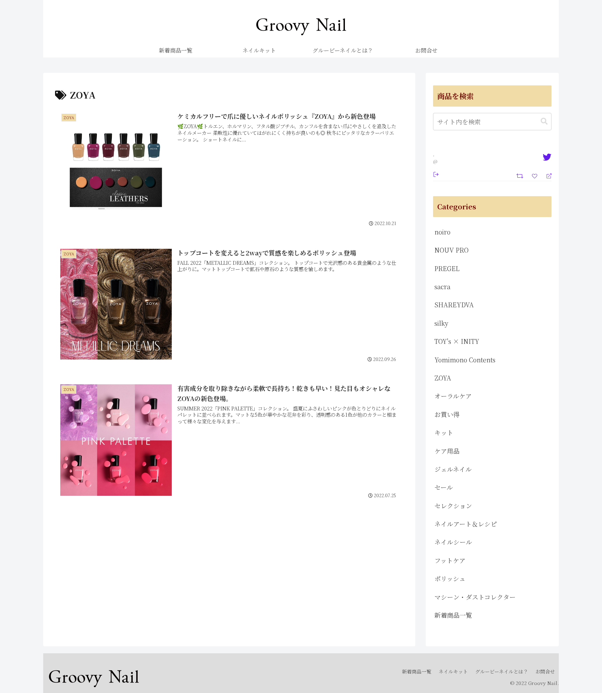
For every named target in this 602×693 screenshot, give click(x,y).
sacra (442, 286)
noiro (442, 231)
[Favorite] (535, 175)
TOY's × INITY (456, 341)
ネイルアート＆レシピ (465, 523)
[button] (544, 121)
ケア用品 (447, 450)
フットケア (449, 560)
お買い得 (447, 414)
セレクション (453, 505)
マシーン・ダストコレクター (475, 596)
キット (443, 432)
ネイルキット (453, 671)
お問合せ (545, 671)
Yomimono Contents (464, 359)
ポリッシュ (449, 578)
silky (441, 323)
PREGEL (447, 268)
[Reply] (546, 175)
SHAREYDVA (454, 304)
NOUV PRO (451, 249)
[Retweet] (520, 175)
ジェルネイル (453, 468)
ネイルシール (453, 541)
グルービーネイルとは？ (501, 671)
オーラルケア (453, 395)
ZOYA (442, 377)
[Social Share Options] (436, 173)
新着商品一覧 (453, 614)
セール (443, 487)
